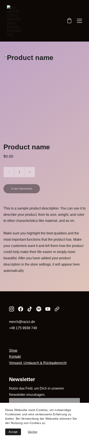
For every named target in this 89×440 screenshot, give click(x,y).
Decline (32, 432)
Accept (13, 432)
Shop (13, 350)
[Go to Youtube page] (47, 308)
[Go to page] (56, 308)
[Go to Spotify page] (38, 308)
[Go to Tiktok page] (29, 308)
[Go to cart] (69, 21)
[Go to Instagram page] (11, 308)
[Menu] (79, 21)
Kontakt (15, 356)
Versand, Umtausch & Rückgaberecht (38, 363)
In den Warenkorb (21, 188)
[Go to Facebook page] (20, 308)
